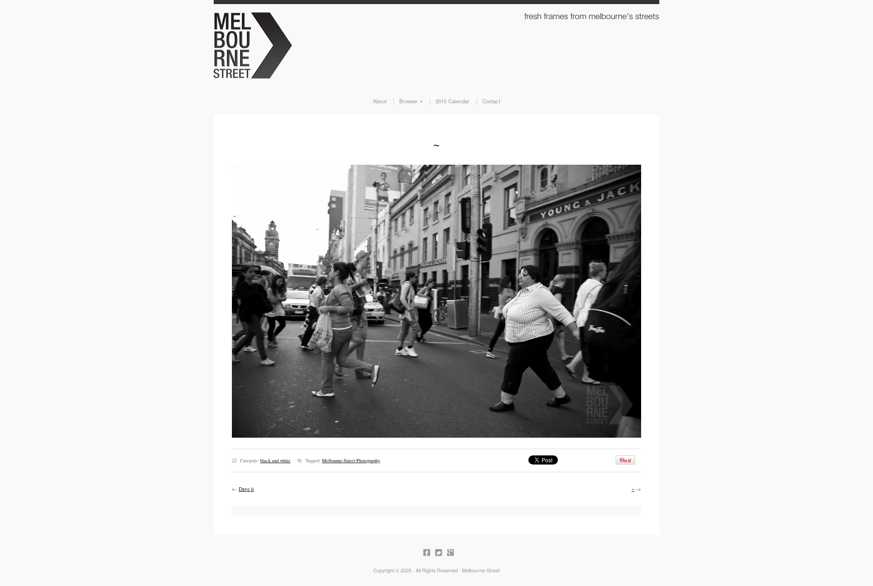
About (379, 101)
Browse (405, 101)
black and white (275, 460)
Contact (491, 101)
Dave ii (246, 488)
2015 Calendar (453, 101)
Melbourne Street (436, 43)
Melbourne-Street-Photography (351, 460)
